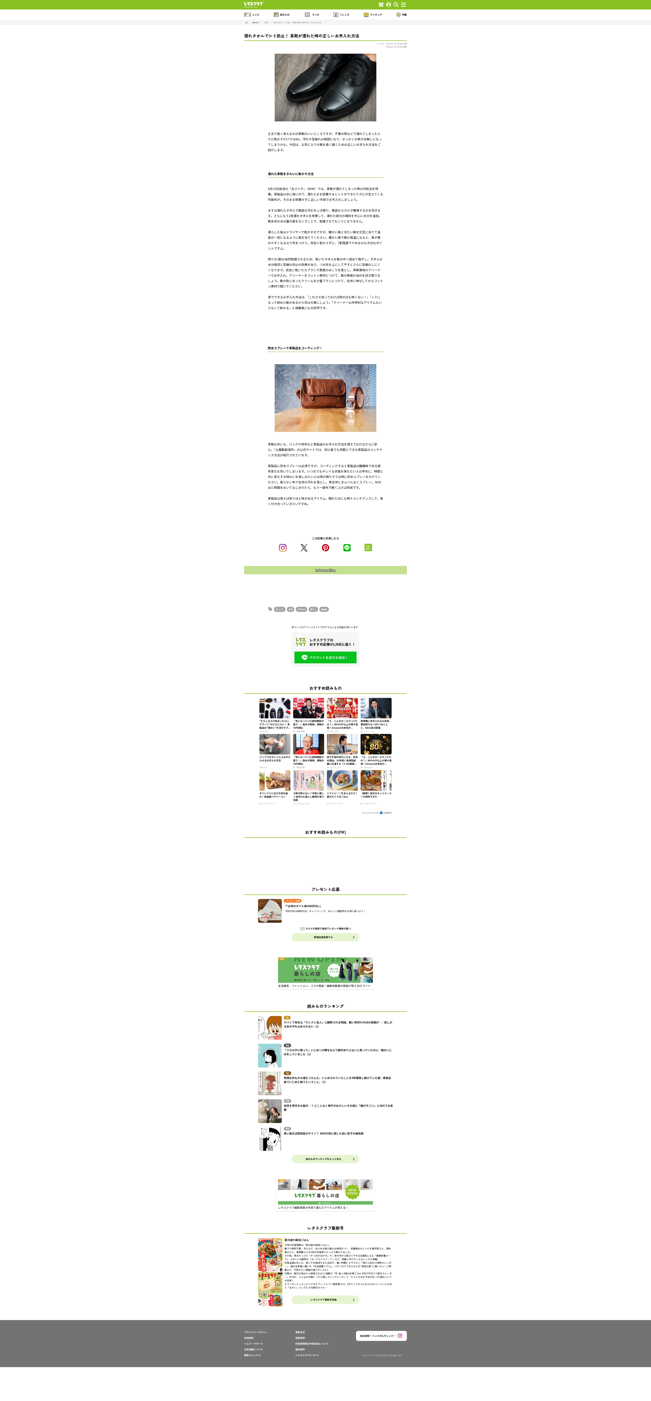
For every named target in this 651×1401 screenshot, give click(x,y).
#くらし (380, 43)
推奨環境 (300, 1338)
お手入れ (301, 609)
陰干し (313, 609)
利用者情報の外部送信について (312, 1343)
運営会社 (300, 1332)
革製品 (324, 609)
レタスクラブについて (307, 1355)
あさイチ (280, 609)
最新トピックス (252, 1355)
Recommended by (371, 812)
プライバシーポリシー (256, 1332)
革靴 (291, 609)
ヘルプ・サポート (253, 1343)
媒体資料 (300, 1349)
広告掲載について (253, 1349)
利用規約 (249, 1338)
